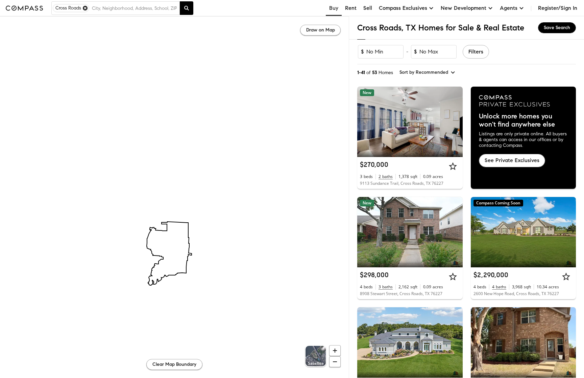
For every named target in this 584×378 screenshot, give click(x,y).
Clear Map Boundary (174, 364)
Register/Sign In (557, 8)
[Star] (453, 166)
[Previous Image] (365, 121)
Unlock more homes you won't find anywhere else (517, 120)
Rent (351, 8)
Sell (367, 8)
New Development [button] (463, 8)
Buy (333, 8)
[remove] (85, 8)
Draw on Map (320, 30)
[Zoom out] (335, 361)
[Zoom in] (335, 350)
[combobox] (134, 8)
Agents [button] (508, 8)
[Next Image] (454, 121)
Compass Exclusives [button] (403, 8)
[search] (186, 8)
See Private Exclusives (512, 160)
